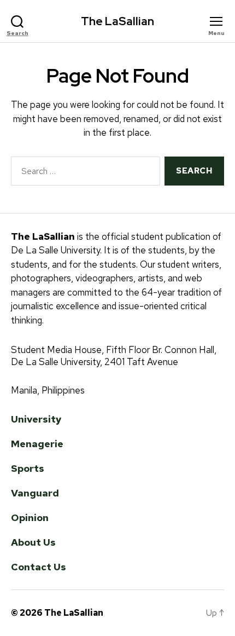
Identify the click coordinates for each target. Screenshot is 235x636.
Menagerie (37, 443)
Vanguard (35, 493)
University (36, 419)
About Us (33, 542)
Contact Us (38, 566)
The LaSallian (117, 21)
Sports (27, 468)
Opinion (30, 517)
